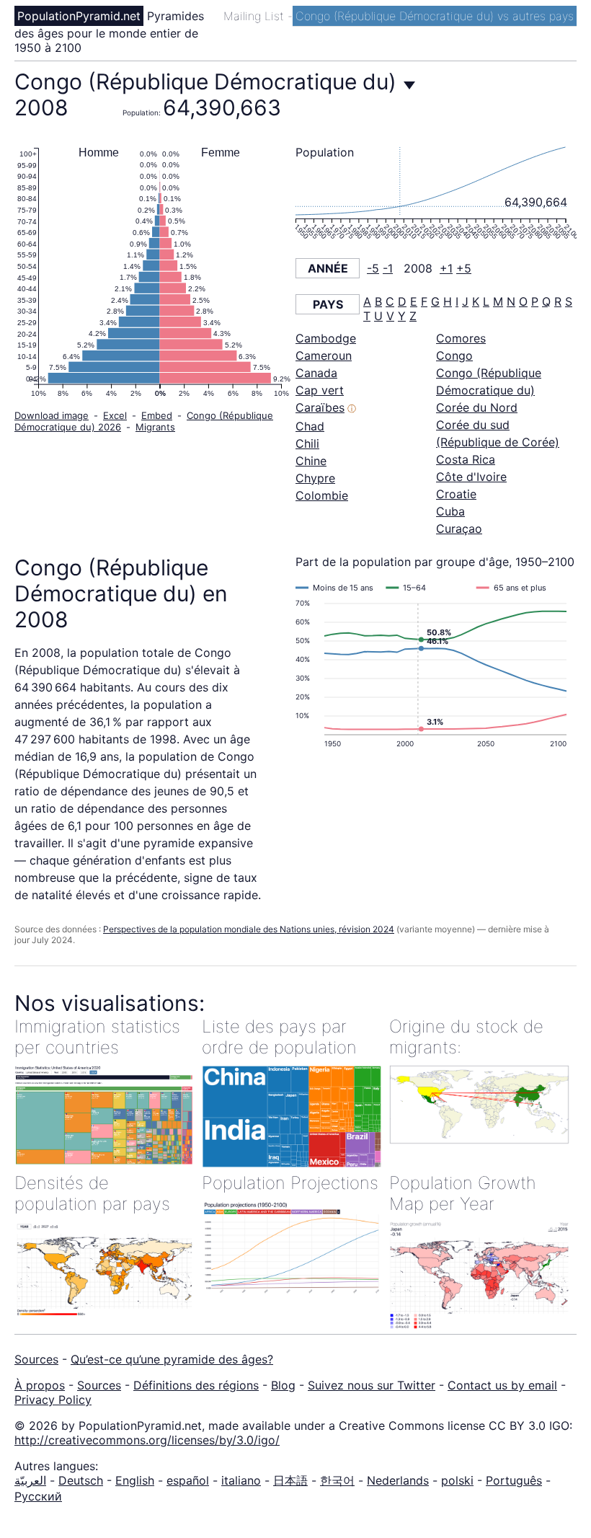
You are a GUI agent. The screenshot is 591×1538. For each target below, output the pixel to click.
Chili (307, 443)
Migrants (155, 427)
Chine (311, 461)
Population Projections (290, 1182)
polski (457, 1480)
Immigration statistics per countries (97, 1037)
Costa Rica (465, 459)
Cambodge (326, 338)
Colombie (322, 495)
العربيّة (30, 1480)
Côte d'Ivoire (471, 476)
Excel (115, 415)
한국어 (337, 1480)
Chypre (315, 478)
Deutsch (80, 1480)
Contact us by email (502, 1385)
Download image (51, 415)
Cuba (450, 511)
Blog (283, 1385)
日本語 (290, 1480)
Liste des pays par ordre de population (279, 1037)
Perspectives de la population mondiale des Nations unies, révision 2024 (248, 929)
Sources (36, 1359)
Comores (461, 338)
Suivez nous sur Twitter (371, 1385)
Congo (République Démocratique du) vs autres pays (435, 16)
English (134, 1480)
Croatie (456, 494)
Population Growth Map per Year (462, 1193)
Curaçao (459, 528)
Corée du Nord (476, 407)
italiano (241, 1480)
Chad (310, 426)
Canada (316, 373)
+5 (463, 268)
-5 (373, 268)
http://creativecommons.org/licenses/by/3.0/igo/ (147, 1440)
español (187, 1480)
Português (514, 1480)
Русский (38, 1496)
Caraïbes (320, 407)
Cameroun (324, 355)
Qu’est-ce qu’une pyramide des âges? (172, 1359)
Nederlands (398, 1480)
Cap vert (320, 390)
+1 (446, 268)
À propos (39, 1385)
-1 (388, 268)
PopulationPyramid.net (79, 16)
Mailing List (255, 16)
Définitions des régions (196, 1385)
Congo (454, 355)
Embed (156, 415)
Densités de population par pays (92, 1193)
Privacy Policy (53, 1399)
